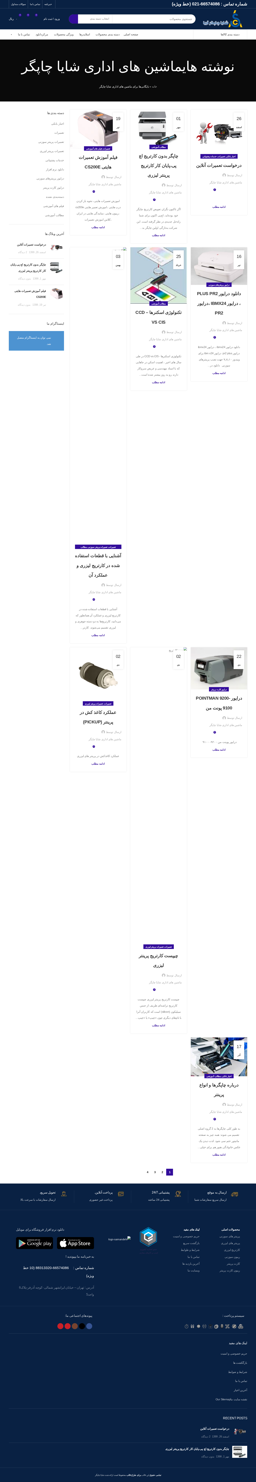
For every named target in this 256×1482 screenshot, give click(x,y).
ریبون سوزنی (232, 1256)
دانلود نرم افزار (55, 169)
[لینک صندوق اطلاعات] (213, 1197)
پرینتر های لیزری (230, 1243)
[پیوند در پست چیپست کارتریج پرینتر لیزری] (158, 797)
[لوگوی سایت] (224, 18)
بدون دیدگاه (24, 278)
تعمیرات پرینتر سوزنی (97, 547)
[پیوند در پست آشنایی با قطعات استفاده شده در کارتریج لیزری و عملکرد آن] (98, 397)
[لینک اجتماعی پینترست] (60, 1326)
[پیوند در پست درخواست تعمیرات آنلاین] (219, 132)
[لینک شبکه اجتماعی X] (82, 1326)
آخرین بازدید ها (191, 1263)
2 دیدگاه (22, 252)
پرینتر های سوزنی (229, 1236)
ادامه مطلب (219, 207)
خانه (154, 86)
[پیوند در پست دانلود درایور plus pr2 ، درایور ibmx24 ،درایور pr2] (219, 266)
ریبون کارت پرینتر (230, 1270)
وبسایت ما (194, 1270)
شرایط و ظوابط (190, 1249)
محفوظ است (127, 1475)
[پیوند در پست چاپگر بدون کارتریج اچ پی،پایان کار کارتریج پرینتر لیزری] (158, 128)
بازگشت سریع (191, 1243)
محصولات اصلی (230, 1229)
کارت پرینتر (233, 1263)
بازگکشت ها (240, 1362)
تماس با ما (194, 1256)
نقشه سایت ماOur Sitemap (231, 1399)
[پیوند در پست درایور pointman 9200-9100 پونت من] (219, 668)
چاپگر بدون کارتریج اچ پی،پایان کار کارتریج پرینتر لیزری (159, 165)
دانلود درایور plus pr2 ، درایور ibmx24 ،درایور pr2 (219, 303)
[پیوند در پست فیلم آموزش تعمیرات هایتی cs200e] (98, 129)
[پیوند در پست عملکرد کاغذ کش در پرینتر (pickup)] (98, 675)
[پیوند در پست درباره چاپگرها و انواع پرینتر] (219, 1056)
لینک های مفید (192, 1229)
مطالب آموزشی (158, 147)
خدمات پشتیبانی (209, 156)
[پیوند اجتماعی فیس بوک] (89, 1326)
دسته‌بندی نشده (55, 196)
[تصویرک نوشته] (56, 249)
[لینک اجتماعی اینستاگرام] (75, 1326)
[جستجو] (73, 19)
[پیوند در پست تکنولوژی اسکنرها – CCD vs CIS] (158, 275)
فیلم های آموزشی (94, 148)
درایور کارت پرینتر (219, 689)
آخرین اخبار (240, 1390)
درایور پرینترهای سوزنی (219, 285)
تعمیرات (221, 156)
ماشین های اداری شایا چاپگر (101, 66)
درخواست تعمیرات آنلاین (219, 165)
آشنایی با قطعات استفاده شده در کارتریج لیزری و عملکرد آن (98, 565)
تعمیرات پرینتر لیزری (154, 947)
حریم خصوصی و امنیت (186, 1236)
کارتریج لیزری (232, 1249)
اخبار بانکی (231, 156)
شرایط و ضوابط (237, 1372)
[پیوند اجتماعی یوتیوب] (68, 1326)
